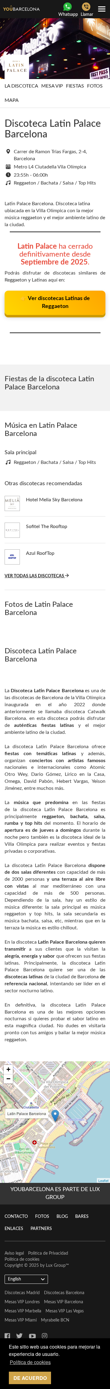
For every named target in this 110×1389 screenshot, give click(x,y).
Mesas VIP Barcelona (63, 1302)
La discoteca (21, 86)
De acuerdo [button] (30, 1377)
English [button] (14, 1279)
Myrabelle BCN (55, 1320)
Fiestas (75, 86)
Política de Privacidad (48, 1253)
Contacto (16, 1217)
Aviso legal (14, 1253)
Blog (62, 1217)
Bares (82, 1217)
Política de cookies (22, 1259)
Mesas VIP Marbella (23, 1311)
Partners (41, 1229)
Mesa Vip (52, 86)
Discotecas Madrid (22, 1293)
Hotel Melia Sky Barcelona (54, 499)
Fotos (95, 86)
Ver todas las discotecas (35, 576)
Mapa (12, 100)
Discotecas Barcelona (64, 1293)
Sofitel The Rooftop (46, 526)
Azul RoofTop (40, 553)
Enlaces (14, 1229)
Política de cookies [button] (30, 1362)
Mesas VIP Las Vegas (65, 1311)
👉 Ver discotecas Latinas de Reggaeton (55, 302)
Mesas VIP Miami (21, 1320)
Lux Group (56, 1265)
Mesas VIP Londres (22, 1302)
